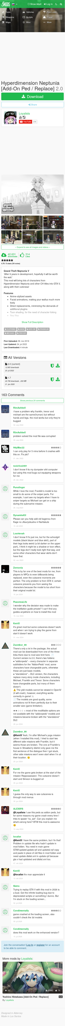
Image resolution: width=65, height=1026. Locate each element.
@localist (18, 874)
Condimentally (21, 910)
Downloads (12, 256)
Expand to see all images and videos (32, 247)
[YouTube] (20, 117)
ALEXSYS (18, 808)
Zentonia (18, 567)
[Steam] (24, 117)
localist (17, 836)
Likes (27, 256)
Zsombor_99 (20, 644)
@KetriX (17, 735)
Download (34, 96)
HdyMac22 (18, 447)
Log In (29, 944)
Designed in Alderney (12, 1013)
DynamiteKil (19, 515)
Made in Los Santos (11, 1016)
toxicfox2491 (20, 465)
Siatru (16, 885)
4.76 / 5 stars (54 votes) (10, 263)
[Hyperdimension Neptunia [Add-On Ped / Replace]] (32, 194)
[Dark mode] (56, 4)
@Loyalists (19, 812)
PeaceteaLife (20, 601)
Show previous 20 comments (32, 400)
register (41, 944)
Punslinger (19, 487)
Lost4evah (19, 533)
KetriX (16, 623)
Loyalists (24, 113)
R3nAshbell (19, 407)
